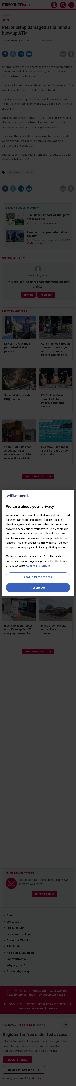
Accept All (38, 587)
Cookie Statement (38, 565)
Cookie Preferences (38, 577)
